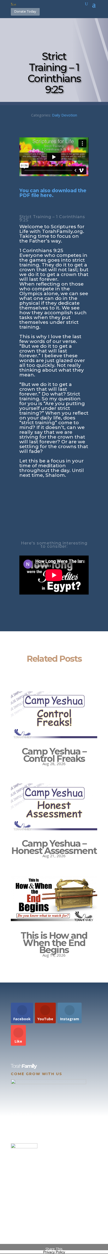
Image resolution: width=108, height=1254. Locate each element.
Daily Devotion (64, 114)
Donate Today (25, 11)
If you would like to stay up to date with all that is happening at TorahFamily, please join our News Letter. (53, 1227)
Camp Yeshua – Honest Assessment (54, 847)
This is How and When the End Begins (54, 943)
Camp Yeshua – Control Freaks (54, 755)
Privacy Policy (54, 1252)
